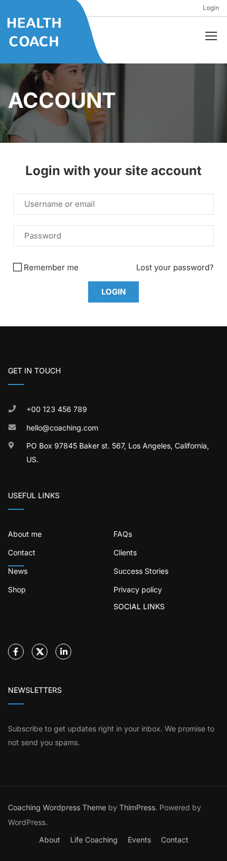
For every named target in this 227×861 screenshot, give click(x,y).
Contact (174, 839)
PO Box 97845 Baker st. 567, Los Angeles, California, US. (117, 452)
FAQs (123, 533)
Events (139, 839)
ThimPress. (138, 807)
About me (25, 533)
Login (211, 8)
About (49, 839)
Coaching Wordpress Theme (57, 807)
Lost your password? (175, 267)
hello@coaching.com (62, 427)
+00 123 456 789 (56, 409)
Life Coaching (94, 839)
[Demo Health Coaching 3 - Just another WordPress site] (34, 32)
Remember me (51, 267)
